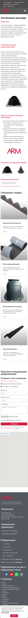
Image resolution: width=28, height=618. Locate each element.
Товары (4, 584)
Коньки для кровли (10, 349)
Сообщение (4, 404)
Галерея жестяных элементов (10, 603)
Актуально (5, 604)
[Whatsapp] (16, 574)
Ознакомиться (5, 612)
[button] (25, 10)
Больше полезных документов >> (11, 186)
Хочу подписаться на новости (11, 420)
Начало (4, 596)
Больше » (5, 231)
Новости (4, 594)
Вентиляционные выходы (12, 306)
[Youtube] (11, 574)
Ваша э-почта (5, 397)
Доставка (4, 601)
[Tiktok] (21, 574)
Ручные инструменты (8, 585)
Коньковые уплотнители (12, 223)
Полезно (4, 591)
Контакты (4, 598)
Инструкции (5, 599)
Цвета (4, 582)
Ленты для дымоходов (11, 264)
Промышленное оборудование (10, 587)
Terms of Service (12, 428)
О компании (5, 592)
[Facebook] (6, 574)
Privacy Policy (4, 428)
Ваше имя (4, 390)
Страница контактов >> (9, 381)
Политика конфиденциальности (11, 589)
